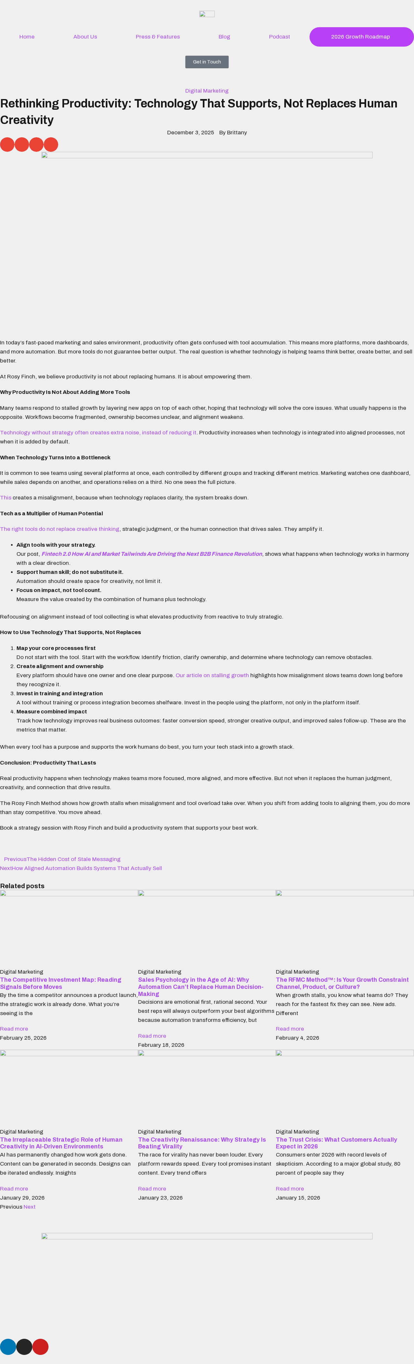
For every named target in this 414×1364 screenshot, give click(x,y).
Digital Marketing (207, 91)
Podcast (279, 37)
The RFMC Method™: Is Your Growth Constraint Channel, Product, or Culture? (342, 983)
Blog (224, 37)
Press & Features (158, 37)
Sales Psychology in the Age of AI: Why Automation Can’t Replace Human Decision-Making (201, 987)
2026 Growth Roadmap (360, 37)
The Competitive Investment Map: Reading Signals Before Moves (60, 983)
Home (27, 37)
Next (30, 1207)
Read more (14, 1029)
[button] (7, 144)
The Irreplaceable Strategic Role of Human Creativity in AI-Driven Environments (61, 1143)
